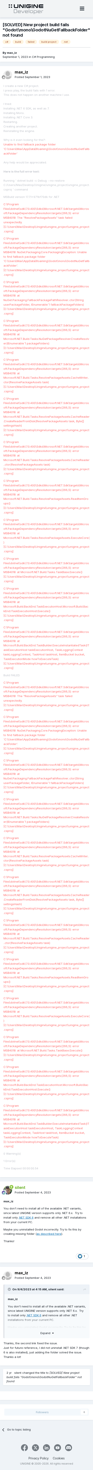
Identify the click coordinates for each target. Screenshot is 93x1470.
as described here (49, 1233)
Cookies (59, 1458)
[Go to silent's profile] (7, 1190)
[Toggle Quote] (10, 1289)
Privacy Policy (39, 1458)
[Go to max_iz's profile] (7, 74)
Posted (32, 77)
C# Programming (43, 57)
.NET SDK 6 (26, 1217)
